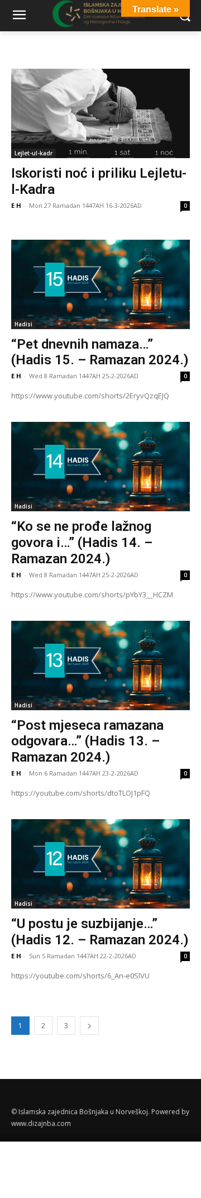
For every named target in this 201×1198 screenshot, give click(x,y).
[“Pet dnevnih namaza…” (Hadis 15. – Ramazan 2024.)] (100, 284)
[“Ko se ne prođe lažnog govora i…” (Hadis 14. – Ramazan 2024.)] (100, 466)
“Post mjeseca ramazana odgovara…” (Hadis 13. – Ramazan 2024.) (87, 741)
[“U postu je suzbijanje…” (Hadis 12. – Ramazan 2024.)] (100, 864)
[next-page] (89, 1025)
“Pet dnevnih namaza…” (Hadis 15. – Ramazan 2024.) (100, 352)
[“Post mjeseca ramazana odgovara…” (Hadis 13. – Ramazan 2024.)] (100, 665)
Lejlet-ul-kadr (33, 153)
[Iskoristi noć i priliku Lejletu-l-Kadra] (100, 113)
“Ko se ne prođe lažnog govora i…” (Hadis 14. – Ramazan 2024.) (81, 543)
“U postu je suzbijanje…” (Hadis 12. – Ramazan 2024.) (100, 932)
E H (16, 205)
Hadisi (23, 324)
